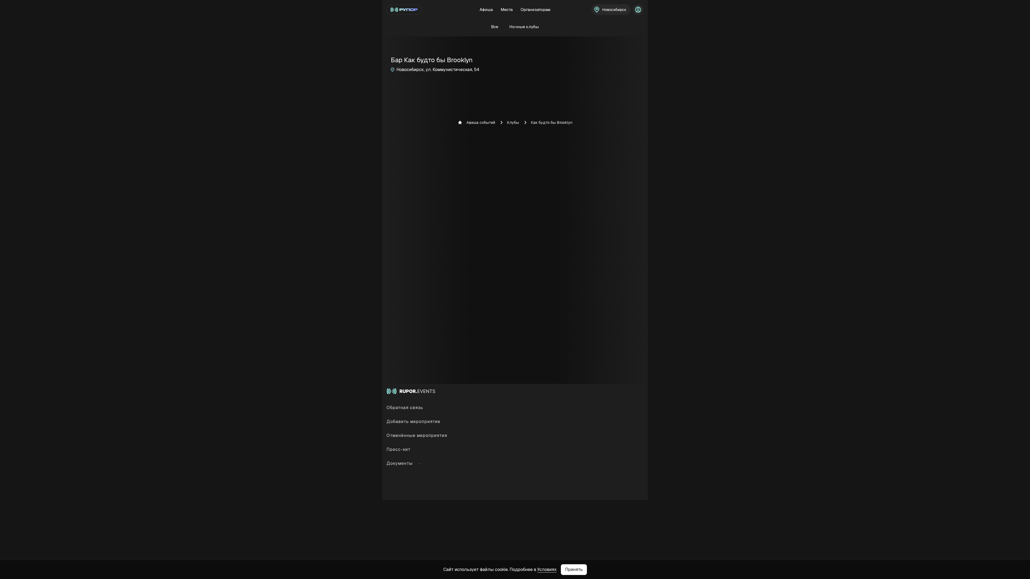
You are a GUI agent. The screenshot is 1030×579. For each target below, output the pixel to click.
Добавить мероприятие (413, 421)
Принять (574, 569)
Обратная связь (405, 407)
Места (507, 9)
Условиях (547, 569)
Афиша (486, 9)
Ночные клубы (524, 26)
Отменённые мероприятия (417, 435)
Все (494, 26)
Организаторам (535, 9)
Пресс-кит (399, 449)
